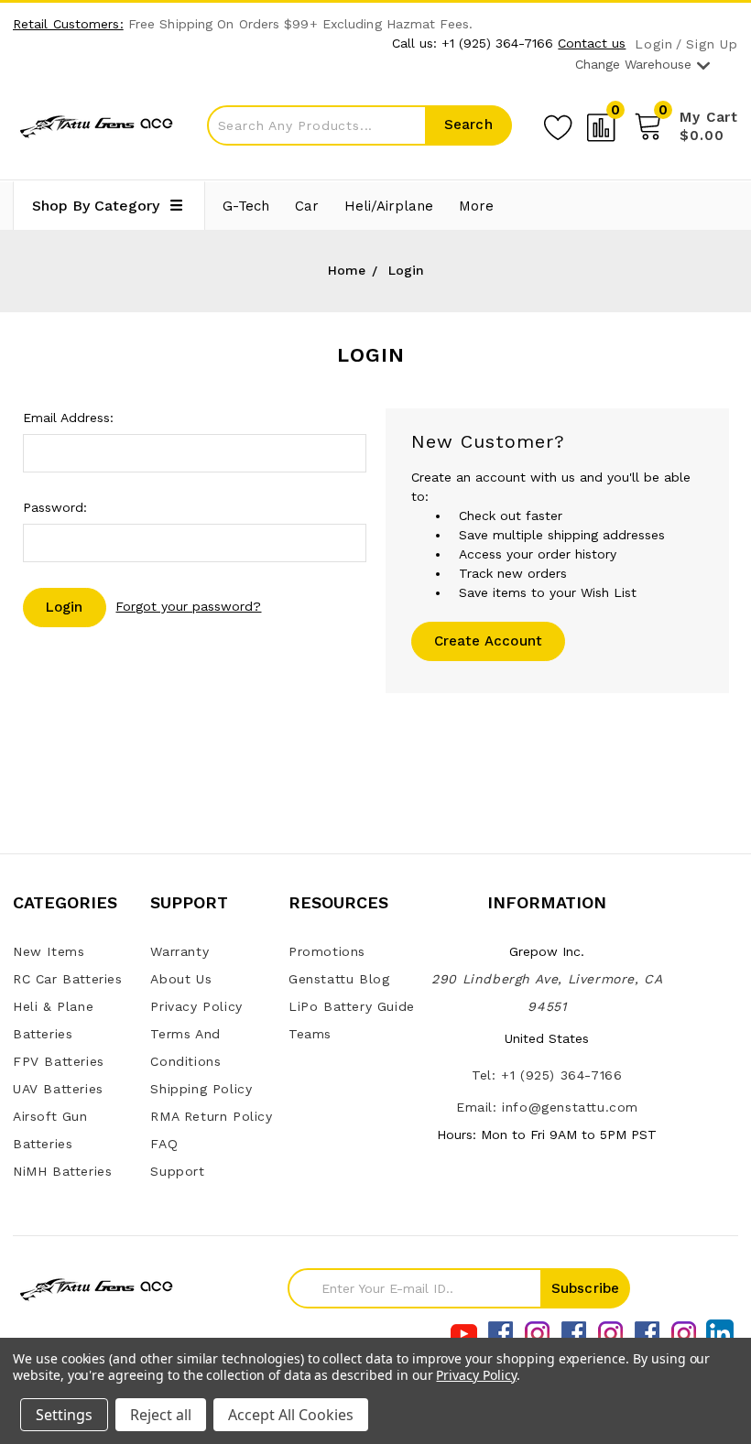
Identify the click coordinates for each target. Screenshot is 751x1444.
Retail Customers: (68, 23)
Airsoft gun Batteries (50, 1130)
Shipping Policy (201, 1088)
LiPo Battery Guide (351, 1006)
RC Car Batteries (68, 979)
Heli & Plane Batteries (53, 1020)
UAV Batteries (58, 1088)
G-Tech (246, 206)
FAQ (164, 1143)
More (476, 206)
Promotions (326, 951)
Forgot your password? (188, 606)
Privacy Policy (196, 1006)
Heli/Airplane (388, 206)
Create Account (488, 641)
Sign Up (712, 44)
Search (468, 124)
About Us (181, 979)
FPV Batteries (58, 1061)
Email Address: (68, 417)
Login (653, 44)
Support (177, 1171)
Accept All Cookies (291, 1415)
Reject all (160, 1415)
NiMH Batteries (62, 1171)
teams (310, 1033)
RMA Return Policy (211, 1116)
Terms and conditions (185, 1047)
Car (307, 206)
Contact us (592, 43)
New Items (48, 951)
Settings (64, 1415)
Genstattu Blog (338, 979)
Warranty (179, 951)
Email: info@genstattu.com (547, 1107)
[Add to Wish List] (558, 124)
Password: (55, 507)
